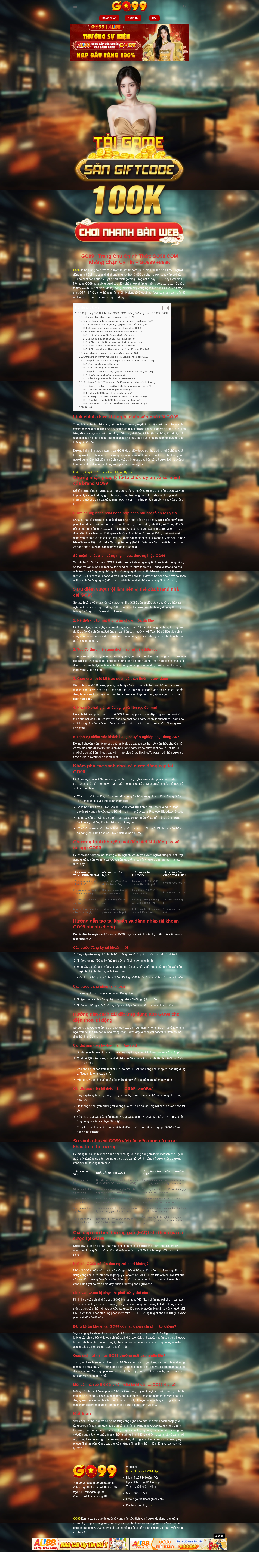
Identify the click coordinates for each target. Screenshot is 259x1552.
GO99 (77, 270)
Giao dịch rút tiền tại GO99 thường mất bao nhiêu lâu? (114, 400)
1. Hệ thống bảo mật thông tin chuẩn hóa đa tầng (111, 335)
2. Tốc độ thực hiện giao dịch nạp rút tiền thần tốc (111, 339)
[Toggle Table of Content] (164, 308)
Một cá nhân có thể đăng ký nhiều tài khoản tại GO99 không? (117, 403)
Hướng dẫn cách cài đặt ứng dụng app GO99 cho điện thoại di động (118, 371)
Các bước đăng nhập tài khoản (103, 367)
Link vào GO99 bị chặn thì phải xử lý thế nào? (110, 393)
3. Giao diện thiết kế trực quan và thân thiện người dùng (115, 342)
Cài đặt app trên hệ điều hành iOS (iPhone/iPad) (111, 378)
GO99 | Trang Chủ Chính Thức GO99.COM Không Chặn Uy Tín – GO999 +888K (123, 313)
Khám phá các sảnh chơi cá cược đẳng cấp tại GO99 (110, 353)
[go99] (129, 6)
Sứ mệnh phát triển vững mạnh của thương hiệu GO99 (114, 328)
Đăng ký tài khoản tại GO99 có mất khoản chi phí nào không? (117, 396)
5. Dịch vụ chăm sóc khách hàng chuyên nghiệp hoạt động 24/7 (118, 349)
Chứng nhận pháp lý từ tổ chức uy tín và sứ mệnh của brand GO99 (118, 321)
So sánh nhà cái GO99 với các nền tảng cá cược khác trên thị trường (119, 382)
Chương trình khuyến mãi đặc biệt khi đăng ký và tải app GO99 (115, 357)
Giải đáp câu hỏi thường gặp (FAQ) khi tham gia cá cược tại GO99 (117, 386)
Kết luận (89, 407)
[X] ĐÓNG (219, 1536)
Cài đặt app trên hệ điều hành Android (106, 375)
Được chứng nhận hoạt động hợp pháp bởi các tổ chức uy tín (117, 324)
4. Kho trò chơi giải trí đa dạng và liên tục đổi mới (111, 345)
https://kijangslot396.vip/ (142, 1471)
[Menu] (75, 6)
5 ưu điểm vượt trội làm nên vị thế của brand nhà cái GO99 (113, 331)
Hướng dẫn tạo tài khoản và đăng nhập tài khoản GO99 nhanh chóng (118, 360)
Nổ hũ (154, 1505)
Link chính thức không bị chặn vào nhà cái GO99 (108, 317)
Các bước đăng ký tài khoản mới (103, 364)
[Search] (184, 6)
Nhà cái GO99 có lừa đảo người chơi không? (109, 389)
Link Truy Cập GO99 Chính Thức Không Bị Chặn (103, 472)
